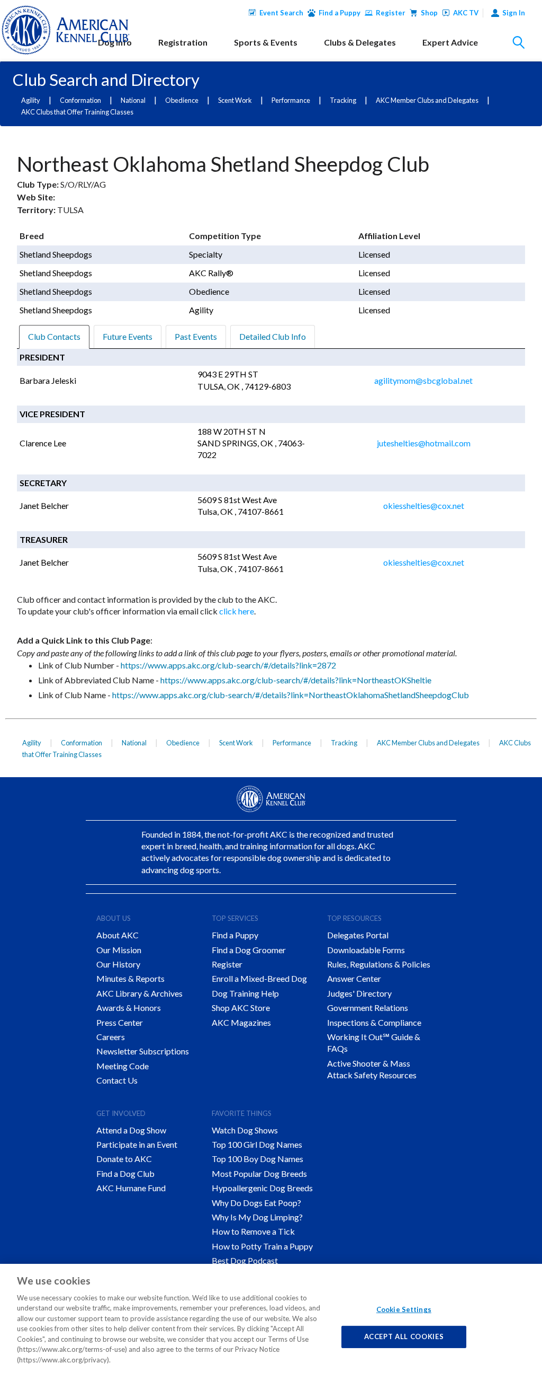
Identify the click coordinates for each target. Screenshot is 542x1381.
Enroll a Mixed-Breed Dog (259, 978)
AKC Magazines (241, 1022)
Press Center (119, 1022)
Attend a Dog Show (131, 1130)
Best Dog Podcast (245, 1260)
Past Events (196, 336)
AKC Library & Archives (139, 993)
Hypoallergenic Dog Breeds (262, 1188)
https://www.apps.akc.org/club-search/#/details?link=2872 (228, 665)
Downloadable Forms (366, 950)
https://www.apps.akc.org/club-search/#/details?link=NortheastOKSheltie (295, 680)
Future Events (127, 336)
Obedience (181, 100)
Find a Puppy (339, 12)
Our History (118, 964)
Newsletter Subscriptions (142, 1051)
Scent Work (235, 100)
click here (236, 611)
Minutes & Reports (130, 978)
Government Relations (367, 1007)
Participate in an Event (136, 1144)
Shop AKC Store (241, 1007)
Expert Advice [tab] (450, 42)
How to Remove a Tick (253, 1231)
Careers (110, 1037)
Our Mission (118, 950)
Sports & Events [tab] (265, 42)
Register (390, 12)
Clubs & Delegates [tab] (360, 42)
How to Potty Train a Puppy (262, 1246)
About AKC (117, 935)
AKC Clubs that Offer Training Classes (77, 112)
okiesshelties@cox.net (423, 505)
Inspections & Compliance (374, 1022)
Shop (429, 12)
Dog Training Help (245, 993)
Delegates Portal (358, 935)
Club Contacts (54, 336)
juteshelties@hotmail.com (424, 443)
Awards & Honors (128, 1007)
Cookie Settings (403, 1309)
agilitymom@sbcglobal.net (423, 380)
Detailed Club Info (272, 336)
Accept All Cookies (404, 1336)
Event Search (281, 12)
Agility (30, 100)
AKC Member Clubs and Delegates (427, 100)
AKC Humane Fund (131, 1188)
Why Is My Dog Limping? (257, 1217)
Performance (291, 100)
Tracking (343, 100)
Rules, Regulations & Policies (378, 964)
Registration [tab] (182, 42)
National (133, 100)
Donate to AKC (124, 1159)
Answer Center (354, 978)
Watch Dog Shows (245, 1130)
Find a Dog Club (125, 1173)
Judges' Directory (359, 993)
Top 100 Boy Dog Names (257, 1159)
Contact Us (117, 1080)
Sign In (513, 12)
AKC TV (465, 12)
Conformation (80, 100)
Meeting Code (122, 1066)
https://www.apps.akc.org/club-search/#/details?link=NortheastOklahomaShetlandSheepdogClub (290, 695)
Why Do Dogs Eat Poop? (256, 1203)
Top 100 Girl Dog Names (257, 1144)
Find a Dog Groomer (249, 950)
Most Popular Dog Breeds (259, 1173)
